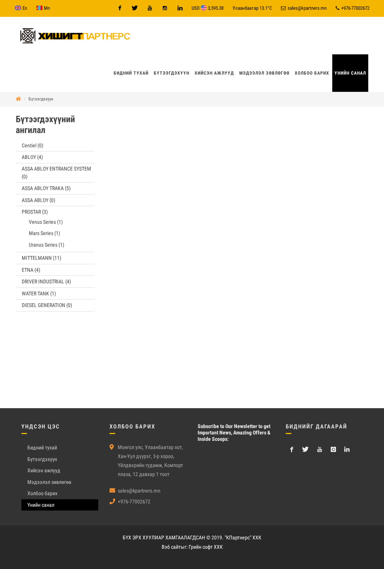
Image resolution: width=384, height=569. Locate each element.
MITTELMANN (41, 258)
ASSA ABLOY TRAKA (46, 188)
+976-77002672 (354, 8)
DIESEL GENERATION (47, 305)
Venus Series (46, 222)
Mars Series (44, 233)
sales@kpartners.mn (306, 8)
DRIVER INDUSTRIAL (46, 281)
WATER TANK (39, 293)
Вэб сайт (171, 547)
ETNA (31, 270)
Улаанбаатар (252, 8)
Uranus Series (46, 245)
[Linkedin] (179, 8)
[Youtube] (149, 8)
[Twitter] (134, 8)
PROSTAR (35, 212)
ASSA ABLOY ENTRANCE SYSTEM (56, 173)
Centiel (32, 145)
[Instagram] (164, 8)
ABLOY (32, 157)
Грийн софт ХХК (206, 547)
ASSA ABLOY (38, 200)
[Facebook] (119, 8)
